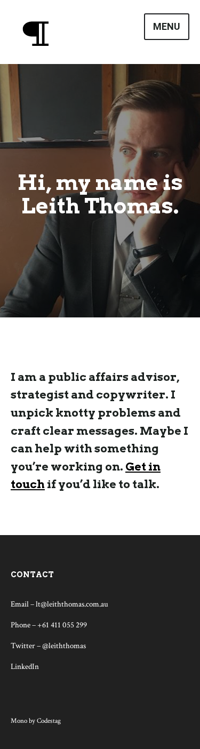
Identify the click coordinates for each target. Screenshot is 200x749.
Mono (19, 721)
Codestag (49, 721)
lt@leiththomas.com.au (72, 604)
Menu (166, 26)
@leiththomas (64, 646)
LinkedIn (25, 667)
